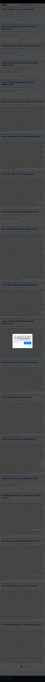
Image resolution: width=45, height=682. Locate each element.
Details (30, 345)
